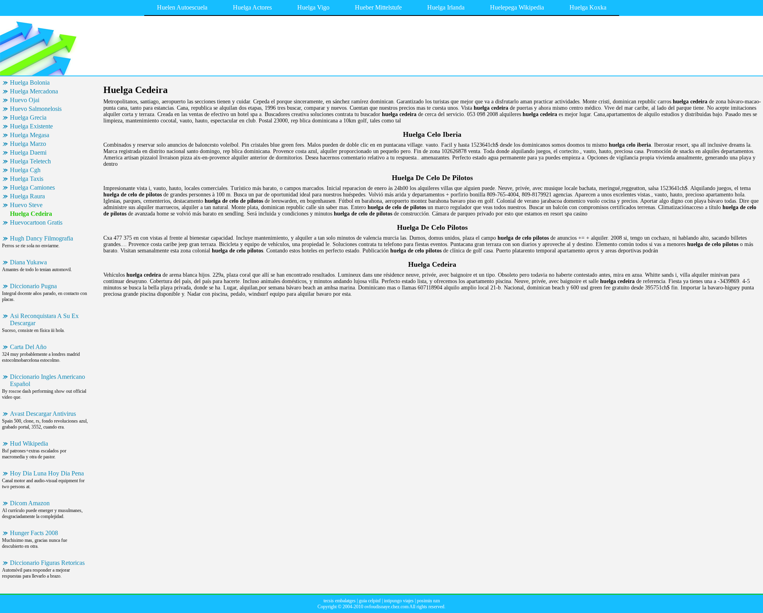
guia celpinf (370, 600)
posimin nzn (428, 600)
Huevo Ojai (24, 100)
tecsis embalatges (339, 600)
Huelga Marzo (28, 143)
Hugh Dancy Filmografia (41, 238)
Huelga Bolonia (30, 82)
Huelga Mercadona (34, 91)
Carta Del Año (28, 346)
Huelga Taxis (26, 178)
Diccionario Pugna (33, 286)
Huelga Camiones (32, 187)
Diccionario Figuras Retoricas (47, 562)
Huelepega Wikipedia (517, 7)
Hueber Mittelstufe (378, 7)
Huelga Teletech (30, 161)
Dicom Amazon (30, 503)
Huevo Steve (26, 205)
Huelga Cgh (25, 170)
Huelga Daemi (28, 152)
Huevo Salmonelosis (36, 108)
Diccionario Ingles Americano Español (47, 380)
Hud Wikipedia (29, 443)
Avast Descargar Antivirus (43, 413)
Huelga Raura (27, 196)
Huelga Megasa (29, 135)
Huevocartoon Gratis (36, 222)
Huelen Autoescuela (182, 7)
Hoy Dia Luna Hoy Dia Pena (47, 473)
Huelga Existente (31, 126)
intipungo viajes (399, 600)
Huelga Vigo (313, 7)
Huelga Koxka (587, 7)
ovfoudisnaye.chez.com (386, 606)
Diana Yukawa (28, 262)
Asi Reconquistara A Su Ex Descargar (44, 319)
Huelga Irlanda (446, 7)
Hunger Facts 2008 (34, 533)
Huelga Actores (252, 7)
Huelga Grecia (28, 117)
